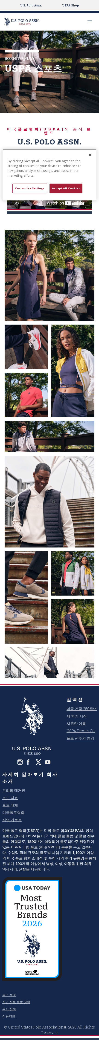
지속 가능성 (12, 819)
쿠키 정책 (9, 1009)
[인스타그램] (20, 762)
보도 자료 (10, 797)
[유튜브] (47, 762)
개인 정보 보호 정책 (16, 1002)
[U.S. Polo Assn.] (44, 22)
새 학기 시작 (77, 716)
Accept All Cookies (66, 188)
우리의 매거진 (13, 790)
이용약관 (8, 1016)
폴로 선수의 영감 (80, 738)
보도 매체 (10, 805)
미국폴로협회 (13, 812)
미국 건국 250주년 (82, 708)
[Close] (90, 155)
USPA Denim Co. (81, 730)
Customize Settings (29, 188)
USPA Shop (70, 5)
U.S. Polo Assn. (31, 5)
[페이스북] (29, 762)
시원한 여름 (76, 723)
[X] (38, 762)
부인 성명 (9, 995)
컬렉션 (75, 699)
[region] (50, 174)
